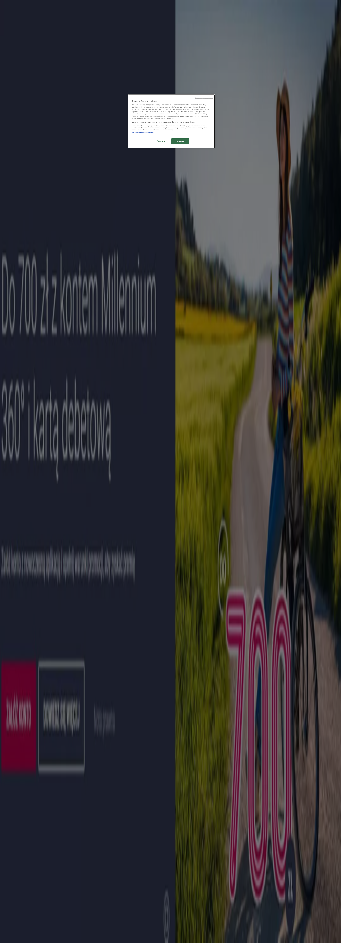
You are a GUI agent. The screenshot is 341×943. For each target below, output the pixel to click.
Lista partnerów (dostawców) (143, 132)
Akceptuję (180, 141)
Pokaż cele (161, 141)
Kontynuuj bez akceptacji (204, 98)
